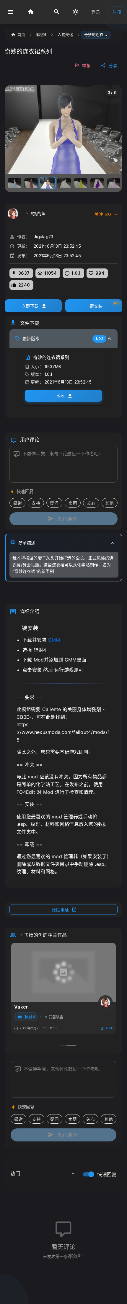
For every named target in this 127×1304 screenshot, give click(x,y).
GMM (54, 640)
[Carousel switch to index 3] (71, 1045)
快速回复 (106, 1174)
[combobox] (43, 1171)
